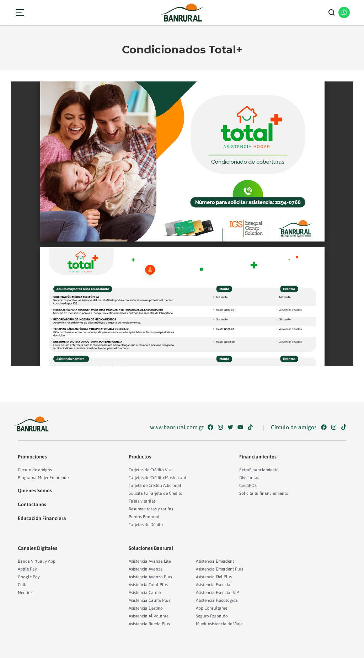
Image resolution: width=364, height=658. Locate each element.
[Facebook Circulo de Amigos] (325, 427)
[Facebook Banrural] (212, 427)
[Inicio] (182, 13)
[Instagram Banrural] (222, 427)
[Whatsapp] (344, 12)
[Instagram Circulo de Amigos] (335, 427)
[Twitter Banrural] (232, 427)
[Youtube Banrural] (241, 427)
